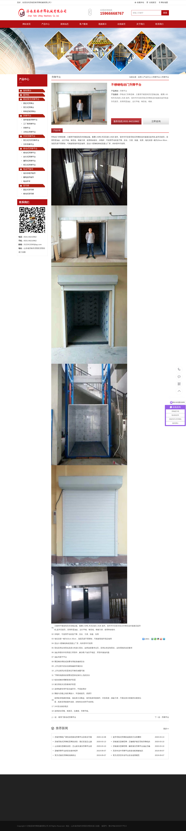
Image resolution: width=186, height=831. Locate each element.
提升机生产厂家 (34, 791)
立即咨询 (156, 121)
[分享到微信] (155, 639)
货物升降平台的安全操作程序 (80, 751)
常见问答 (38, 820)
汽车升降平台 (29, 136)
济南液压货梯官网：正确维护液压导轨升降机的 (138, 742)
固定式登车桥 (28, 190)
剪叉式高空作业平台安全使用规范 (138, 755)
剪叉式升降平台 (29, 165)
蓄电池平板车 (28, 177)
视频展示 (102, 24)
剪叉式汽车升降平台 (31, 140)
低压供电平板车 (29, 173)
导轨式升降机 (123, 626)
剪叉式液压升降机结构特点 (80, 755)
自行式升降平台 (29, 157)
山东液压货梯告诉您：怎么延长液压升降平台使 (80, 746)
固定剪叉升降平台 (31, 99)
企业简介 (73, 813)
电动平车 (26, 181)
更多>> (166, 729)
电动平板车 (28, 169)
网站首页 (27, 24)
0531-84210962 (179, 369)
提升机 (26, 95)
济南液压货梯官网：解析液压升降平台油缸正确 (138, 746)
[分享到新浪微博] (161, 639)
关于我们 (140, 24)
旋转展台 (27, 90)
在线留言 (152, 2)
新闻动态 (64, 24)
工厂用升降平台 (29, 124)
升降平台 (27, 115)
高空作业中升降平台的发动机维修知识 (138, 751)
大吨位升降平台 (29, 132)
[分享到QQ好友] (158, 639)
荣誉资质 (73, 816)
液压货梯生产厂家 (58, 791)
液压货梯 (45, 791)
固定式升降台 (28, 103)
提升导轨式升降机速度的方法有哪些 (138, 737)
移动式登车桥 (28, 194)
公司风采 (73, 820)
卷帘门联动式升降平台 (67, 717)
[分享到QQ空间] (152, 639)
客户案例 (83, 24)
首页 (140, 77)
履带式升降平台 (29, 161)
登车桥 (26, 185)
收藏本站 (140, 2)
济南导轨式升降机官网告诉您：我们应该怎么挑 (80, 742)
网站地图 (164, 2)
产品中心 (46, 24)
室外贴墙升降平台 (30, 120)
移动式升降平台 (30, 148)
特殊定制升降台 (29, 111)
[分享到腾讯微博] (164, 639)
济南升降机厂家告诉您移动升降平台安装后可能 (80, 737)
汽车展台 (70, 791)
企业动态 (38, 816)
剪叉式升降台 (28, 107)
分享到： (147, 639)
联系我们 (159, 24)
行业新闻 (38, 813)
